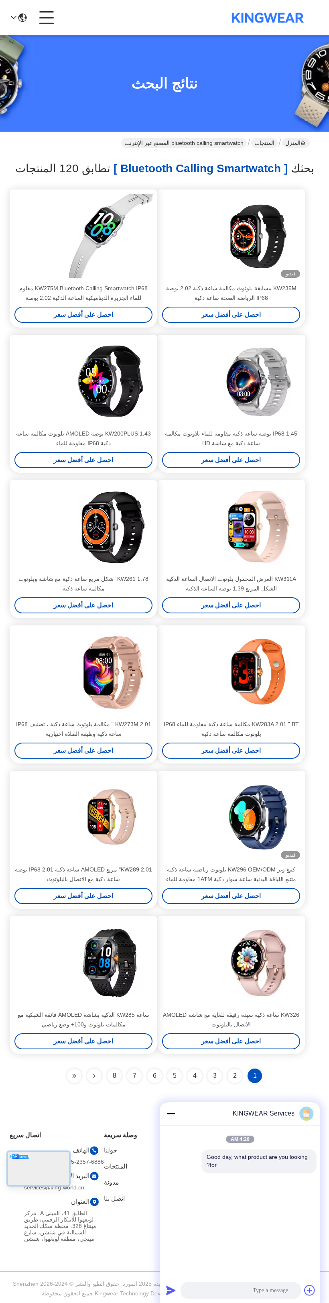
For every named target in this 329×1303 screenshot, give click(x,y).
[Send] (170, 1290)
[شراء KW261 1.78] (110, 526)
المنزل (293, 143)
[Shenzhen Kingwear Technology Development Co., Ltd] (268, 18)
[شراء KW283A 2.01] (258, 672)
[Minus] (171, 1113)
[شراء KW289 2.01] (110, 817)
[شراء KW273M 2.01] (110, 672)
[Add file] (309, 1290)
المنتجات (264, 143)
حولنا (110, 1150)
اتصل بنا (114, 1198)
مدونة (111, 1182)
